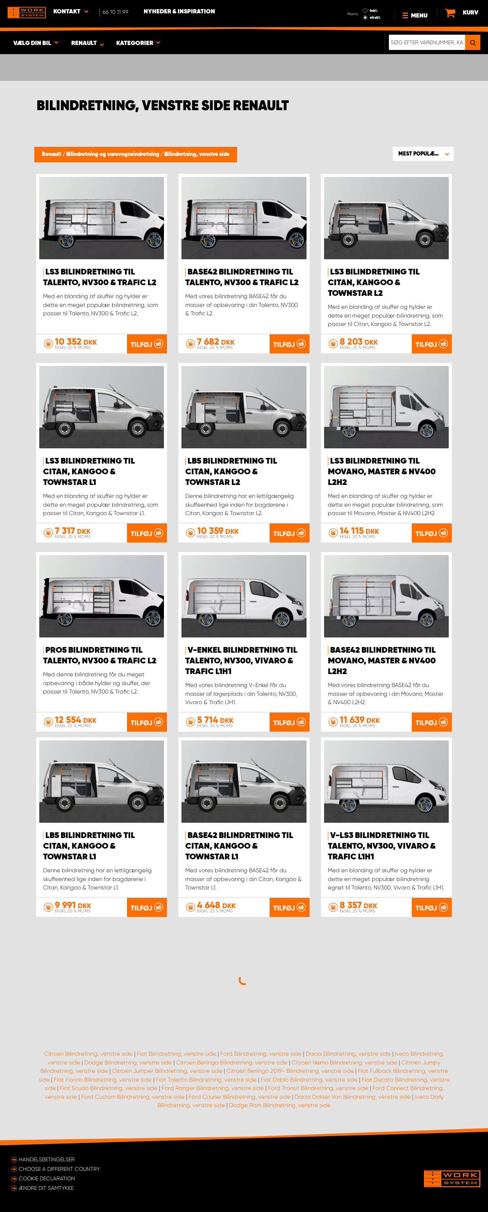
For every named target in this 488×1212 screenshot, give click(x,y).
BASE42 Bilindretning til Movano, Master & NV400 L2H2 (382, 661)
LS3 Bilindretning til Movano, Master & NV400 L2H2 (382, 472)
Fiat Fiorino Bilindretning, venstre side (103, 1079)
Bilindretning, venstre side (197, 154)
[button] (423, 154)
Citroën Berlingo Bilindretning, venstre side (231, 1062)
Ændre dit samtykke (46, 1188)
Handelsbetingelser (47, 1159)
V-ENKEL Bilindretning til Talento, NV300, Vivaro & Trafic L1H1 (241, 661)
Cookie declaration (47, 1178)
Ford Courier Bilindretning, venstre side (240, 1096)
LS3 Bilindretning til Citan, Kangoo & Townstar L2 (374, 283)
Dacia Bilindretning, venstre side (348, 1053)
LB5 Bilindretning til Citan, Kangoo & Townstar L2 (231, 472)
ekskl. (375, 17)
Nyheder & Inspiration (179, 12)
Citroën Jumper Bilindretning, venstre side (167, 1071)
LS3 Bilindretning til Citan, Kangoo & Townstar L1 (89, 472)
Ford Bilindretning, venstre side (261, 1053)
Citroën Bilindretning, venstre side (88, 1053)
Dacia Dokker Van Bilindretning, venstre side (353, 1096)
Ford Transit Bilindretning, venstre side (318, 1088)
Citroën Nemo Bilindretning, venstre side (344, 1062)
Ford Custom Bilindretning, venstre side (133, 1096)
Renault (52, 154)
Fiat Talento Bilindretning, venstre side (206, 1079)
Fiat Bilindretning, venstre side (176, 1053)
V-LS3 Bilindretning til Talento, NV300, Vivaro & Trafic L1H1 (382, 846)
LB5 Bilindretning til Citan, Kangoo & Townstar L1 (89, 846)
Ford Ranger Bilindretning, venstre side (213, 1088)
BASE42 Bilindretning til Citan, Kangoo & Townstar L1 (239, 846)
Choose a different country (59, 1169)
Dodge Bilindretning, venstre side (128, 1062)
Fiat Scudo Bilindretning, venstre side (108, 1088)
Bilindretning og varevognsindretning (113, 154)
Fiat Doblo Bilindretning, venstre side (309, 1079)
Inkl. (374, 11)
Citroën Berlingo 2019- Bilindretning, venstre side (290, 1071)
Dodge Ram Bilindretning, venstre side (280, 1105)
